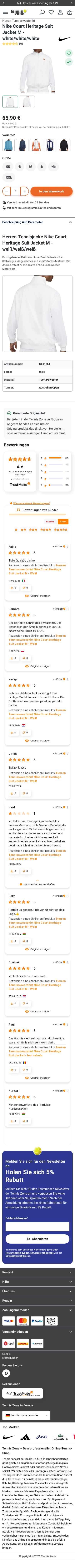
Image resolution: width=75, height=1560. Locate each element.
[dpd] (8, 1343)
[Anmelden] (60, 12)
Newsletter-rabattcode (41, 1252)
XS (9, 168)
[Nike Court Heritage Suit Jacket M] (64, 145)
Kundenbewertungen (20, 473)
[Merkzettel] (51, 12)
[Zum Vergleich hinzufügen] (69, 62)
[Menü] (5, 12)
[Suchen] (42, 12)
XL (55, 168)
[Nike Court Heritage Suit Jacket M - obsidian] (22, 145)
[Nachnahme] (51, 1320)
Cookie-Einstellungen (6, 1355)
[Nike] (65, 38)
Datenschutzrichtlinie (17, 1256)
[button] (11, 503)
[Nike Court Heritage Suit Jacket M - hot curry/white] (36, 145)
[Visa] (8, 1320)
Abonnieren (40, 1239)
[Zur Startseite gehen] (19, 12)
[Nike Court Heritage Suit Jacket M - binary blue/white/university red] (50, 145)
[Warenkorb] (70, 12)
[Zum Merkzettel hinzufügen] (69, 53)
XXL (10, 178)
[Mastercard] (23, 1320)
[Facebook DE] (6, 1373)
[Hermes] (37, 1343)
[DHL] (23, 1343)
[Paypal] (37, 1320)
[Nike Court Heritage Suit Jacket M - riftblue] (8, 145)
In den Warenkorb (51, 191)
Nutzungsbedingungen (17, 1252)
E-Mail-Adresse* (17, 1218)
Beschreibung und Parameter (22, 222)
